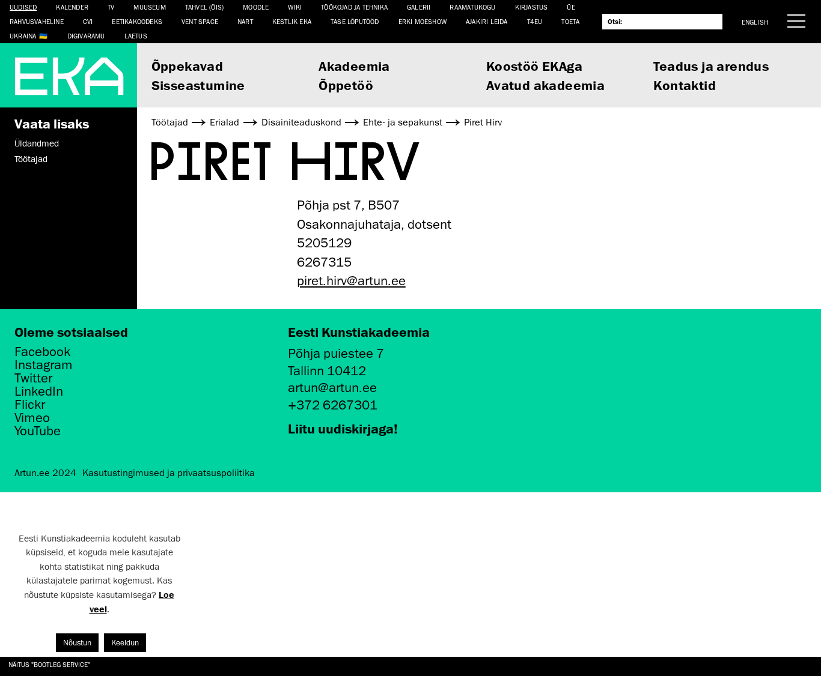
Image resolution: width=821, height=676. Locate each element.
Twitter (33, 378)
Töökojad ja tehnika (354, 7)
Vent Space (200, 21)
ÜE (571, 7)
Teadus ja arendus (711, 65)
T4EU (535, 21)
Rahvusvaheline (37, 21)
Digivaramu (86, 36)
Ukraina (23, 36)
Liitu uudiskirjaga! (343, 428)
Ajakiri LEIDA (487, 21)
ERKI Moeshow (422, 21)
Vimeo (32, 417)
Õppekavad (187, 65)
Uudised (23, 7)
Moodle (256, 7)
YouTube (37, 431)
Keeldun (125, 643)
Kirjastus (531, 7)
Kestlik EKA (291, 21)
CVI (88, 21)
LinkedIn (38, 391)
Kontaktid (684, 84)
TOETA (570, 21)
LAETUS (135, 36)
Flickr (29, 404)
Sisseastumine (198, 84)
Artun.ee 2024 (45, 473)
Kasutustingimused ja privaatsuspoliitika (168, 473)
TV (111, 7)
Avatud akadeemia (545, 84)
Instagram (43, 365)
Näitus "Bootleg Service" (49, 664)
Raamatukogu (472, 7)
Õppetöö (346, 84)
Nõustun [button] (77, 643)
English (755, 22)
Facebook (42, 351)
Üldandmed (36, 143)
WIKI (295, 7)
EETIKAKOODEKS (137, 21)
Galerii (418, 7)
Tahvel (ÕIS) (204, 7)
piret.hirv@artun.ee (351, 281)
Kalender (72, 7)
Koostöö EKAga (534, 65)
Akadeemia (354, 65)
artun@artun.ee (332, 387)
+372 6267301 (332, 405)
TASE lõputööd (355, 21)
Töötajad (30, 159)
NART (245, 21)
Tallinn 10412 (327, 371)
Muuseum (149, 7)
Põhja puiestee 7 (336, 353)
